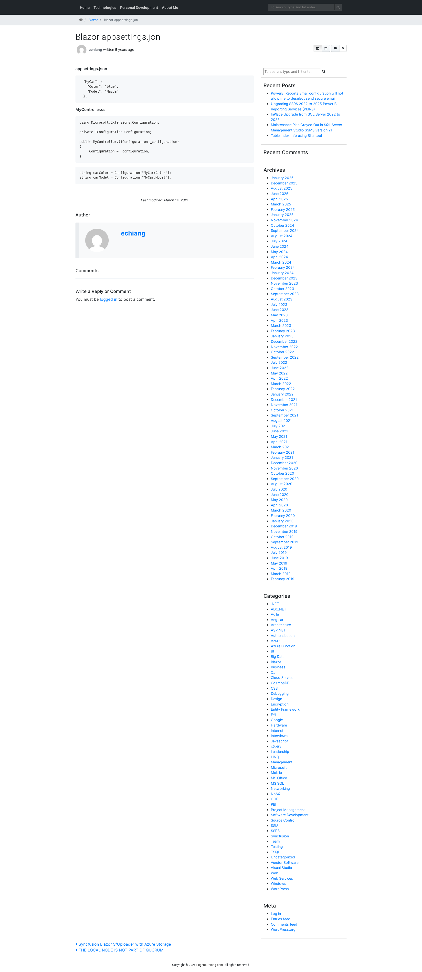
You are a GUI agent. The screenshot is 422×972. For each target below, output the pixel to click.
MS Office (279, 778)
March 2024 (281, 262)
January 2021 (282, 457)
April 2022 (279, 378)
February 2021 (282, 452)
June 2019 (279, 558)
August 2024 (281, 236)
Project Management (288, 810)
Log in (276, 913)
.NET (275, 604)
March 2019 (281, 574)
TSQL (275, 852)
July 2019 (279, 552)
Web (274, 873)
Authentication (283, 635)
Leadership (280, 751)
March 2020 (281, 510)
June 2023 (279, 310)
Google (277, 720)
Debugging (280, 693)
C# (273, 672)
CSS (274, 688)
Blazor (276, 662)
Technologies (105, 7)
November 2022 (284, 347)
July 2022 (279, 362)
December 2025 (284, 183)
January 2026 (282, 178)
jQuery (276, 746)
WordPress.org (283, 929)
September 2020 (285, 479)
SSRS (275, 831)
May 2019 (279, 563)
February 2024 (283, 267)
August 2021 (281, 420)
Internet (277, 730)
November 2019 (284, 531)
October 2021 (282, 410)
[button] (318, 48)
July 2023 (279, 304)
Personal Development (139, 7)
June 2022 (279, 368)
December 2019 (284, 526)
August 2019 (281, 547)
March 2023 (281, 325)
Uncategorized (283, 857)
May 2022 (279, 373)
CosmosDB (280, 683)
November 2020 (284, 468)
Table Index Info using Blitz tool (296, 135)
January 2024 (282, 273)
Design (276, 699)
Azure (275, 641)
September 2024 (285, 230)
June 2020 (279, 494)
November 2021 (284, 405)
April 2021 (279, 442)
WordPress (280, 889)
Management (281, 762)
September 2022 (285, 357)
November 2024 (284, 220)
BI (272, 651)
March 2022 (281, 384)
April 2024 (279, 257)
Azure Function (283, 646)
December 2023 (284, 278)
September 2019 (284, 542)
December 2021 (284, 399)
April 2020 (279, 505)
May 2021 (279, 436)
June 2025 (279, 194)
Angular (277, 620)
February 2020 (283, 515)
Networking (280, 788)
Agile (275, 614)
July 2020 (279, 489)
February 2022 (283, 389)
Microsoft (279, 767)
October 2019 (282, 537)
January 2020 (282, 521)
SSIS (274, 825)
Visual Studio (281, 867)
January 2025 (282, 215)
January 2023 (282, 336)
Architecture (281, 625)
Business (278, 667)
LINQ (275, 757)
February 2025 (283, 209)
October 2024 (282, 225)
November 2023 (284, 283)
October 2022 (282, 352)
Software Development (289, 815)
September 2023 (285, 294)
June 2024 (279, 246)
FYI (273, 715)
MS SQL (277, 783)
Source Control (283, 820)
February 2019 (282, 579)
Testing (277, 846)
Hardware (279, 725)
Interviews (279, 736)
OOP (274, 799)
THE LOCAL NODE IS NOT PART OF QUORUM (120, 950)
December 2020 (284, 463)
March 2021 (281, 447)
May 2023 (279, 315)
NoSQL (277, 794)
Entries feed (280, 919)
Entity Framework (285, 709)
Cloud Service (282, 677)
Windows (278, 883)
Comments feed (284, 924)
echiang (95, 49)
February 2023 (283, 331)
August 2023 (281, 299)
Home (85, 7)
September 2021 (284, 415)
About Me (170, 7)
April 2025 (279, 199)
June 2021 (279, 431)
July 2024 (279, 241)
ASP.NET (278, 630)
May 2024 (279, 252)
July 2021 (279, 426)
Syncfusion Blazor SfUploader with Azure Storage (124, 944)
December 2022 (284, 341)
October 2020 (282, 473)
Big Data (278, 656)
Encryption (279, 704)
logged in (108, 299)
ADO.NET (278, 609)
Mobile (276, 772)
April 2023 (279, 320)
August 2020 (281, 484)
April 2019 (279, 568)
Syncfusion (280, 836)
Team (275, 841)
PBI (273, 804)
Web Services (282, 878)
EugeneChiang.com (209, 965)
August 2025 (281, 188)
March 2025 (281, 204)
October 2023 (282, 289)
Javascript (279, 741)
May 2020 (279, 500)
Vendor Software (284, 862)
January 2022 (282, 394)
